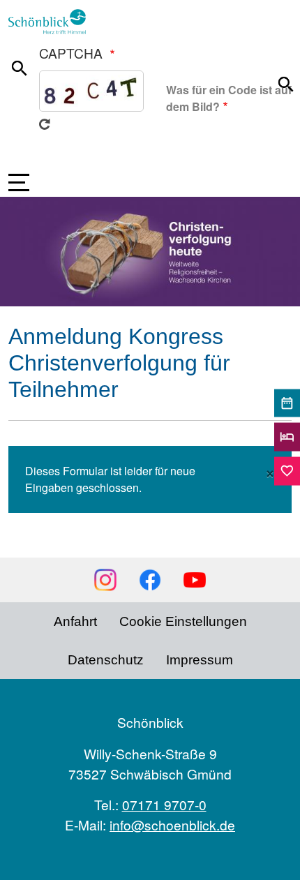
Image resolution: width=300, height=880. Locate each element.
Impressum (199, 659)
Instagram (105, 580)
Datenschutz (106, 659)
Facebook (150, 580)
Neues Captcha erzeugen (44, 124)
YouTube (194, 580)
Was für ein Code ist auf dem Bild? (229, 98)
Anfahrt (75, 621)
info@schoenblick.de (172, 824)
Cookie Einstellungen (183, 621)
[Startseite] (52, 21)
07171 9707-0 (164, 804)
